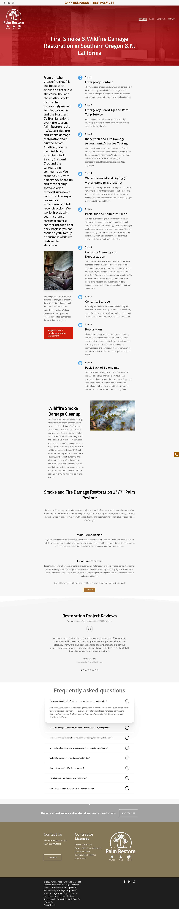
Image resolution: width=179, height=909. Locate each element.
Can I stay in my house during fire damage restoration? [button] (72, 788)
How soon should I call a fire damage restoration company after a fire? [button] (78, 701)
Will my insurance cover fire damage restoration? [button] (70, 758)
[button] (58, 333)
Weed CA (76, 899)
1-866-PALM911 (54, 844)
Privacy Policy (49, 905)
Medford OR (68, 896)
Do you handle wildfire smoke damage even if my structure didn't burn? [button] (79, 748)
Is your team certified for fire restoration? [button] (67, 768)
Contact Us (128, 813)
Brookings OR (62, 890)
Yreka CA (49, 902)
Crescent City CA (63, 899)
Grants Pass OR (54, 896)
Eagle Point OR (59, 893)
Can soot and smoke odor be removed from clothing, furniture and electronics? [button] (82, 738)
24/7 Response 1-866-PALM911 (89, 2)
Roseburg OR (49, 899)
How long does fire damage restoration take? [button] (68, 778)
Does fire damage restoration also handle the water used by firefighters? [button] (79, 728)
